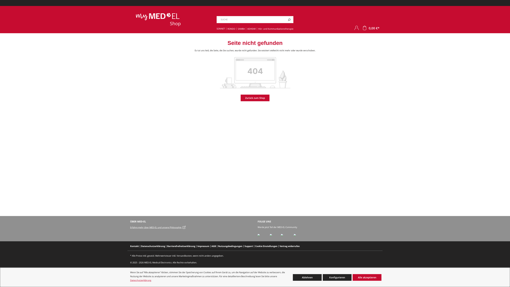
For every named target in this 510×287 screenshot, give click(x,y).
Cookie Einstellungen (266, 246)
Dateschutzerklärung (140, 280)
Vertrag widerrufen (290, 246)
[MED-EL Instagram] (287, 236)
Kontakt (134, 246)
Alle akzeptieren (367, 277)
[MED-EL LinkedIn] (275, 236)
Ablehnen (307, 277)
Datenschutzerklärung (153, 246)
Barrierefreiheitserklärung (181, 246)
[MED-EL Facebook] (264, 236)
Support (249, 246)
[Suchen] (289, 19)
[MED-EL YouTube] (299, 236)
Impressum (203, 246)
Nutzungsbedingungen (230, 246)
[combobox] (251, 19)
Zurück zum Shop (255, 98)
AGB (213, 246)
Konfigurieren (337, 277)
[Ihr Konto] (357, 27)
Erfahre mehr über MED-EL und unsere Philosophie (156, 227)
